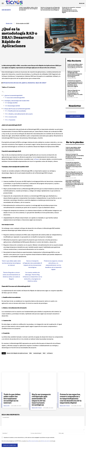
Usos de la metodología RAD (16, 98)
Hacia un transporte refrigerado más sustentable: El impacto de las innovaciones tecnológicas (50, 8)
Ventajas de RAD (12, 103)
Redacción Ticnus (37, 408)
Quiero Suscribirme (75, 116)
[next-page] (84, 9)
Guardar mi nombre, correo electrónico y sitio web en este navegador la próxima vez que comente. (29, 437)
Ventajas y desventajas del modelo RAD (17, 101)
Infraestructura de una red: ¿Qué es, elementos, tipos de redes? (24, 83)
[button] (81, 3)
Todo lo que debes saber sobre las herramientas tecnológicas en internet (28, 8)
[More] (58, 59)
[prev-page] (17, 9)
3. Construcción (12, 117)
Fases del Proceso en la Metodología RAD (17, 109)
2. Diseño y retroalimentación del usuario (20, 114)
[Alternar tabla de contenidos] (3, 92)
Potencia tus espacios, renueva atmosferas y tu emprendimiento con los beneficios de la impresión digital (71, 9)
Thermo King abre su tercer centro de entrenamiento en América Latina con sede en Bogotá (11, 275)
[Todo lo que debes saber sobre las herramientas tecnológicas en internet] (15, 382)
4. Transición (11, 120)
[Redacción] (4, 23)
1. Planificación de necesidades (16, 111)
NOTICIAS (49, 49)
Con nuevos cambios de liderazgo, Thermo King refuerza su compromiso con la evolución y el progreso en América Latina (32, 276)
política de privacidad (33, 441)
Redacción (9, 23)
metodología (37, 353)
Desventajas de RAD (14, 106)
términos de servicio (45, 441)
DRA (30, 353)
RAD (44, 353)
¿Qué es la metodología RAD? (13, 95)
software (36, 159)
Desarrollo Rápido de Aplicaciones (17, 353)
